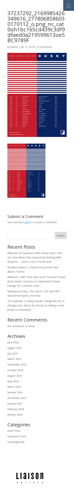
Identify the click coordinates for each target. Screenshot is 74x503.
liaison (14, 47)
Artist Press (14, 430)
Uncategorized (15, 442)
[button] (68, 5)
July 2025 (12, 353)
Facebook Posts (16, 436)
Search (61, 235)
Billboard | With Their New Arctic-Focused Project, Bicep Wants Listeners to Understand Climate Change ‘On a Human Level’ (36, 281)
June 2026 (13, 342)
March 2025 (14, 359)
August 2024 (14, 375)
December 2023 (16, 398)
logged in (28, 222)
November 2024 (16, 364)
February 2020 (15, 409)
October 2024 (15, 370)
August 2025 (14, 348)
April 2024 (13, 381)
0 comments (44, 47)
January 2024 (14, 392)
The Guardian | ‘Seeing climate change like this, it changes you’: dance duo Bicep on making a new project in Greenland (35, 305)
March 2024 (14, 386)
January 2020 (14, 414)
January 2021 (14, 403)
